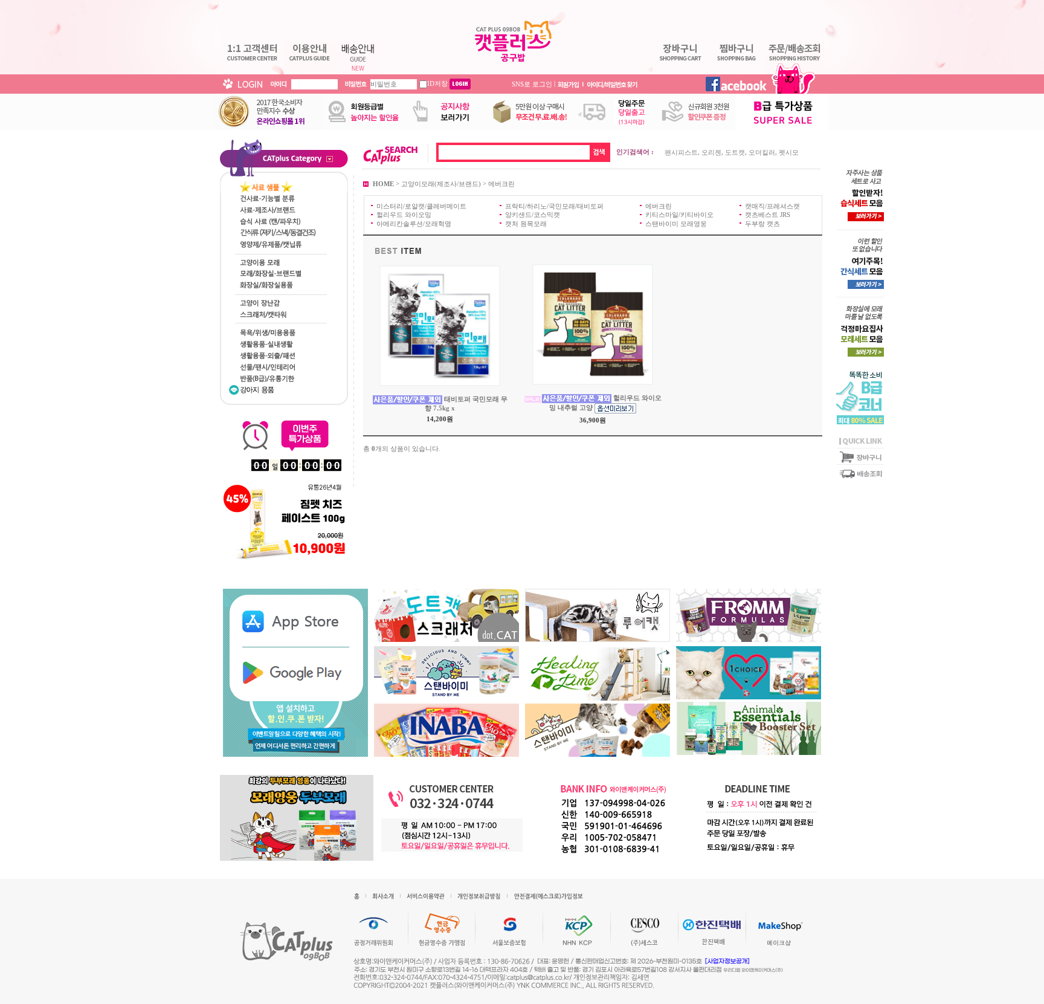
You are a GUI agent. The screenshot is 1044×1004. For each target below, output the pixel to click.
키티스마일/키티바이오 (679, 214)
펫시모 (789, 152)
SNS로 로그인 (532, 83)
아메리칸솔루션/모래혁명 (413, 223)
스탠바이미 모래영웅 (676, 223)
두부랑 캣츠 (762, 223)
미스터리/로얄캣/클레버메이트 (421, 206)
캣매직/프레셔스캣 (772, 206)
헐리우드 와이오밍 (403, 214)
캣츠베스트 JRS (767, 214)
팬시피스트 (681, 152)
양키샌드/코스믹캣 (532, 214)
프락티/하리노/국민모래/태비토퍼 (554, 206)
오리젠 (711, 152)
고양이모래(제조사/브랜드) (441, 183)
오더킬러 (762, 152)
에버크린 (501, 183)
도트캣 (735, 152)
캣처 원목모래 (526, 223)
